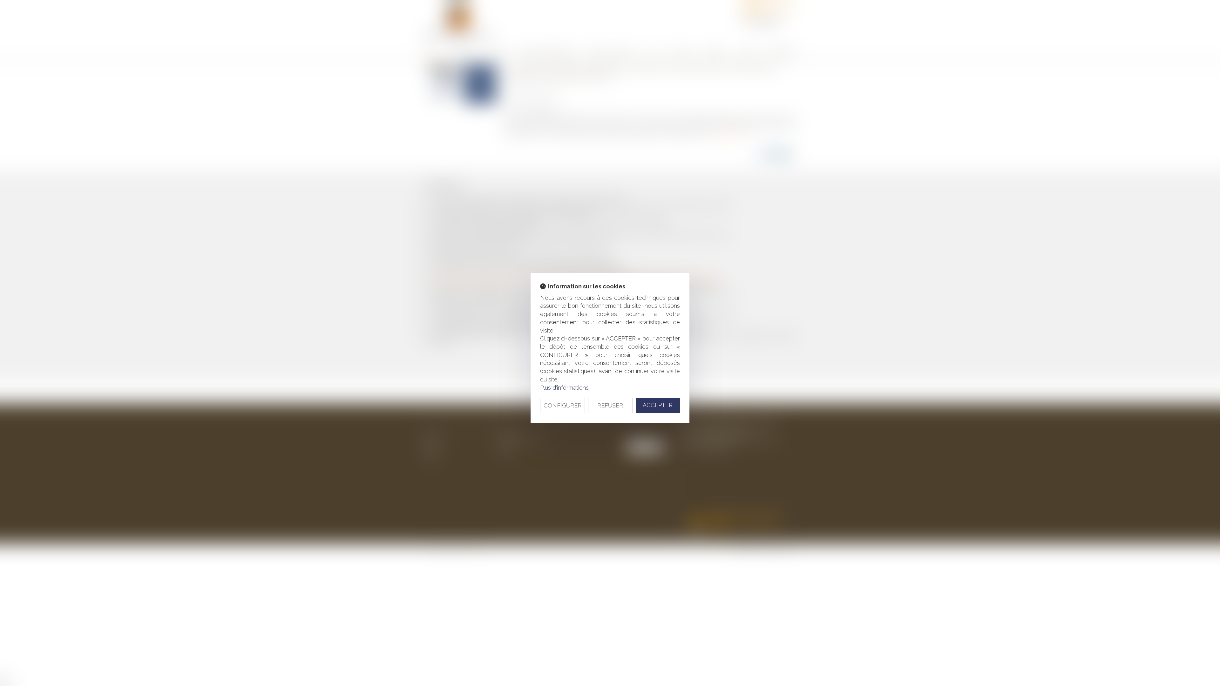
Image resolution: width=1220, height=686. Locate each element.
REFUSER (610, 405)
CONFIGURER (562, 405)
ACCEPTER (658, 405)
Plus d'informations (564, 387)
